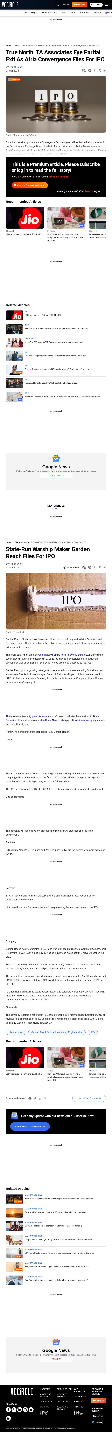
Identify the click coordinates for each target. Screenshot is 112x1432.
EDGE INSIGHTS (78, 1413)
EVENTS (78, 1402)
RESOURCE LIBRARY (62, 1408)
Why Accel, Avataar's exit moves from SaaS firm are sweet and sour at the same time (62, 396)
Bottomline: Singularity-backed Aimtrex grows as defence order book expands (59, 1198)
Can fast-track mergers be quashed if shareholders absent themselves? (56, 1280)
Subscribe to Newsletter (30, 1126)
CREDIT (73, 13)
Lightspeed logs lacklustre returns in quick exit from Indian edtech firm (55, 356)
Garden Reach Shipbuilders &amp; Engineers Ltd (57, 1032)
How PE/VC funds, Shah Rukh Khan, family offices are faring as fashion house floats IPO (65, 237)
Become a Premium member (29, 185)
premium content (59, 176)
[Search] (57, 4)
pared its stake (39, 716)
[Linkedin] (105, 70)
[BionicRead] (83, 70)
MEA (99, 5)
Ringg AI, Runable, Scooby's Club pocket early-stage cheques (52, 383)
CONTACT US (46, 1402)
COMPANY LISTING (62, 1395)
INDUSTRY (84, 13)
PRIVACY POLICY (44, 1413)
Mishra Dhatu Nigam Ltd (50, 720)
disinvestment (83, 720)
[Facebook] (94, 70)
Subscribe (79, 5)
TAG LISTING (63, 1402)
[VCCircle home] (10, 4)
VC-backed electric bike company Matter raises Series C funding (53, 1226)
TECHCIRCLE (80, 1396)
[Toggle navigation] (106, 4)
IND (92, 5)
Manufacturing (22, 542)
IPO (93, 1032)
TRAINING (78, 1407)
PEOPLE (97, 13)
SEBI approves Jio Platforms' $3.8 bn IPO (24, 234)
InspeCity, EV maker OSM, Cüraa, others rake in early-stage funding (55, 342)
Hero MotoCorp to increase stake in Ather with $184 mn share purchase (56, 328)
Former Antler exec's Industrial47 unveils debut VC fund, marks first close (57, 369)
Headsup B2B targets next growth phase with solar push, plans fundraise (57, 1266)
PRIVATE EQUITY (31, 13)
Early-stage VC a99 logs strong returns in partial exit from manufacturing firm (58, 1239)
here (87, 191)
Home (9, 45)
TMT (17, 45)
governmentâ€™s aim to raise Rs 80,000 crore (59, 655)
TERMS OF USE (64, 1389)
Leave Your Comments (89, 1098)
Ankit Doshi (17, 67)
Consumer (31, 339)
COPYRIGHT (45, 1407)
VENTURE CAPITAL (50, 13)
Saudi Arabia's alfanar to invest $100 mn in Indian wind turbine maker (55, 1212)
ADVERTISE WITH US (45, 1395)
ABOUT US (45, 1389)
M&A (64, 13)
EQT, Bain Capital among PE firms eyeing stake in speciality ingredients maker (59, 1253)
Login (66, 5)
